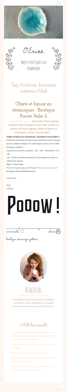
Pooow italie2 (43, 132)
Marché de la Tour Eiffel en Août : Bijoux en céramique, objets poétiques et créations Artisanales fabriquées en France (33, 336)
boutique (11, 239)
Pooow (31, 132)
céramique (23, 239)
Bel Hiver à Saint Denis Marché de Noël (30, 352)
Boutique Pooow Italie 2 (37, 124)
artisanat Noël (42, 121)
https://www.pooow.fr (47, 167)
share (52, 232)
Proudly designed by (44, 386)
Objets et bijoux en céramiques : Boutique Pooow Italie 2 (33, 110)
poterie (33, 239)
